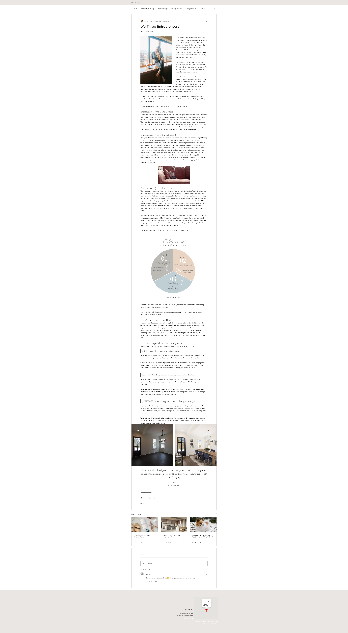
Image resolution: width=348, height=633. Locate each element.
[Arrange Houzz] (192, 618)
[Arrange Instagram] (187, 618)
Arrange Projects (176, 9)
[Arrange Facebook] (184, 618)
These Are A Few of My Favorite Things (142, 536)
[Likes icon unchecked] (146, 582)
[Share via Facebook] (141, 498)
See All (215, 514)
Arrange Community (147, 9)
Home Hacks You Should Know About (172, 536)
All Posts (134, 9)
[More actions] (206, 21)
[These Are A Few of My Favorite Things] (144, 524)
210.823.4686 (188, 613)
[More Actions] (206, 574)
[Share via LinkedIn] (150, 498)
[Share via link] (155, 498)
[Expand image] (152, 445)
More (201, 9)
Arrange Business (190, 9)
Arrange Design (163, 9)
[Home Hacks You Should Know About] (174, 524)
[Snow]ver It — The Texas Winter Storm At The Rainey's (202, 536)
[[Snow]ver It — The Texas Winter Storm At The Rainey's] (203, 524)
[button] (214, 8)
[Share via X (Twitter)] (146, 498)
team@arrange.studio (187, 615)
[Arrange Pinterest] (190, 618)
